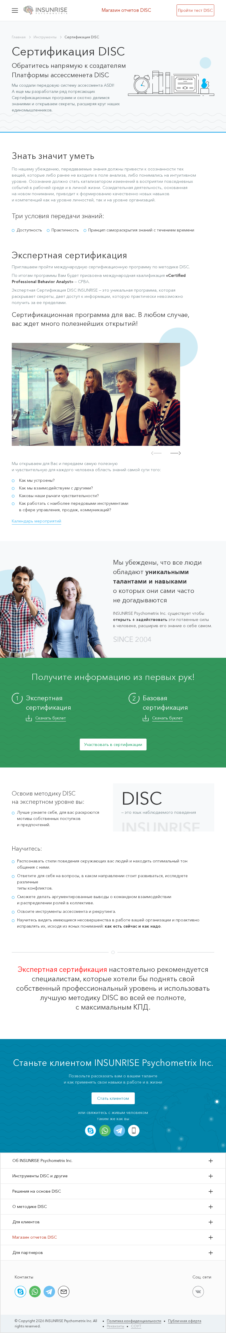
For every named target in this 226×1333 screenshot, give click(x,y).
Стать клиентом (113, 1098)
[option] (96, 394)
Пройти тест (195, 10)
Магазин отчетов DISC (126, 10)
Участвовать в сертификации (113, 744)
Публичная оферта (184, 1321)
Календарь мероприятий (36, 521)
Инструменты (45, 37)
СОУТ (136, 1326)
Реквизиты (115, 1326)
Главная (19, 37)
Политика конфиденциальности (134, 1321)
